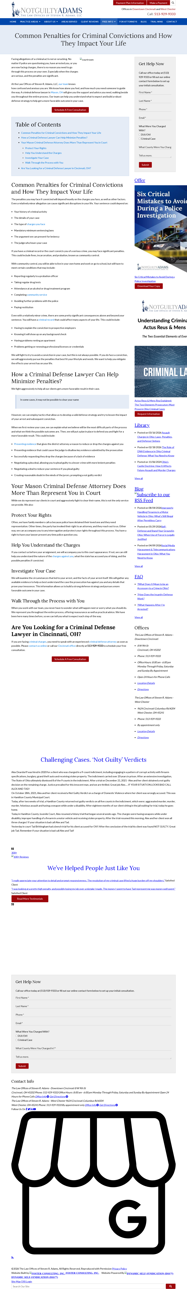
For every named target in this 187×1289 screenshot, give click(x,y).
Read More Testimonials (30, 898)
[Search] (173, 2)
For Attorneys (128, 21)
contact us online (38, 645)
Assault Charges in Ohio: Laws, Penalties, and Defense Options (154, 436)
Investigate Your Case (37, 157)
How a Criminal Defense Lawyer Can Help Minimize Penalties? (54, 137)
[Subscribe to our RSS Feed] (155, 500)
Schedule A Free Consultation (70, 109)
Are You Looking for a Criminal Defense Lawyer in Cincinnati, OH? (56, 168)
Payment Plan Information (130, 2)
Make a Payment (158, 2)
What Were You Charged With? (32, 1031)
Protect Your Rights (35, 148)
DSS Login (26, 1281)
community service (37, 294)
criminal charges (37, 641)
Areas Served (69, 21)
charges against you (63, 556)
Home (13, 21)
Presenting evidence (25, 443)
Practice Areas (29, 21)
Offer (140, 180)
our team (63, 83)
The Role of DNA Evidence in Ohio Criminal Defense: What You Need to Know (155, 451)
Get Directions (58, 1096)
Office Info (41, 1096)
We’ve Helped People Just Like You (93, 868)
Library (142, 425)
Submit (145, 164)
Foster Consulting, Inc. (82, 1273)
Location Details (146, 683)
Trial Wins (156, 21)
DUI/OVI (146, 134)
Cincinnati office (67, 645)
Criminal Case (148, 138)
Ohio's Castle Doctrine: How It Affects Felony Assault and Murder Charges (156, 466)
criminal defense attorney (103, 641)
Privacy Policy (119, 1268)
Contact (171, 21)
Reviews (90, 21)
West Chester (168, 9)
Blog (144, 21)
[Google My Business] (93, 1253)
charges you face (36, 224)
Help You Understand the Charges (43, 152)
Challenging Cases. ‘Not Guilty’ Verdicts (93, 759)
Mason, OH (57, 92)
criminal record (46, 319)
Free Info (108, 21)
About (50, 21)
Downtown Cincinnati (144, 9)
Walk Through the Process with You (44, 162)
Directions (143, 689)
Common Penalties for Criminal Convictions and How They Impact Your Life (61, 132)
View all (139, 478)
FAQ (139, 576)
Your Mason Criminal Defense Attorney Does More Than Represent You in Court (64, 142)
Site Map (16, 1281)
